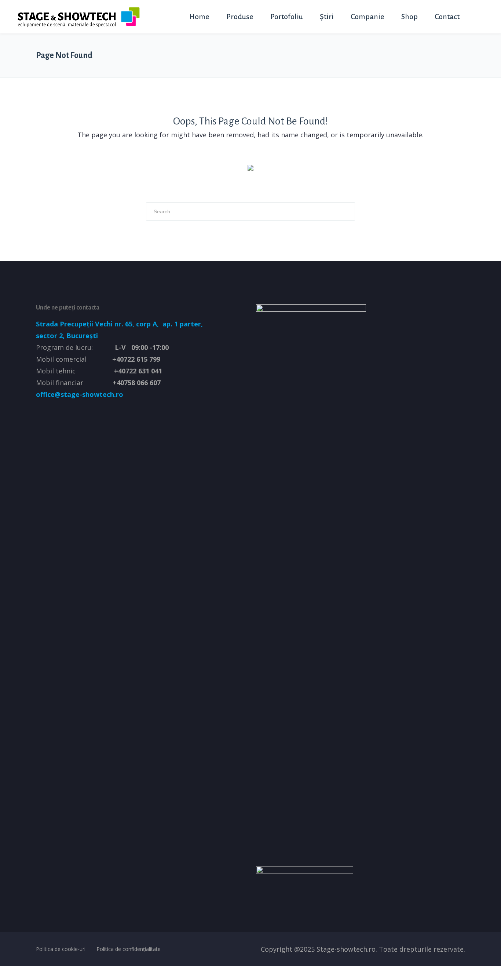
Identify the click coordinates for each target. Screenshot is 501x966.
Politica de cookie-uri (60, 948)
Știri (327, 16)
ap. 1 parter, (182, 323)
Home (199, 16)
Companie (367, 16)
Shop (409, 16)
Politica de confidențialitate (128, 948)
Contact (447, 16)
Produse (239, 16)
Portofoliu (286, 16)
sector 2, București (67, 335)
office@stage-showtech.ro (79, 394)
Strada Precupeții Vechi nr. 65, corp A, (98, 323)
